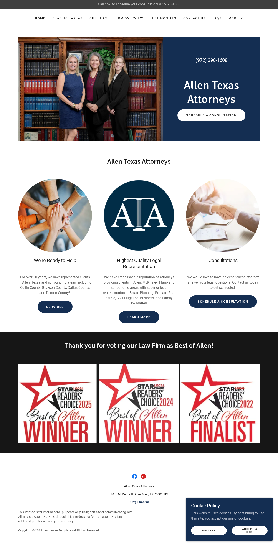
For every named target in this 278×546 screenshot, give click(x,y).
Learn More (139, 317)
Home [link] (40, 18)
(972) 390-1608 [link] (211, 60)
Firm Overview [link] (129, 18)
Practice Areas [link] (67, 18)
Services (55, 306)
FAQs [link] (217, 18)
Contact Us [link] (194, 18)
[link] (211, 102)
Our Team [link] (98, 18)
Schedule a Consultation (211, 115)
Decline (208, 530)
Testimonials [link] (163, 18)
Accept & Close (250, 530)
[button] (235, 18)
